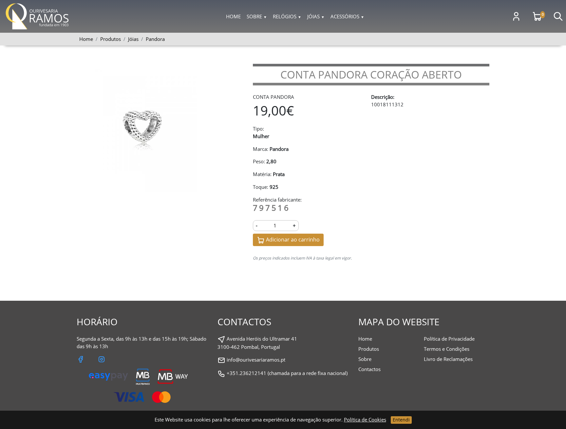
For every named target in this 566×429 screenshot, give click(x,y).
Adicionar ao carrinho (292, 239)
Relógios (287, 16)
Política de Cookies (365, 419)
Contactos (369, 369)
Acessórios (347, 16)
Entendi (401, 420)
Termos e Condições (446, 349)
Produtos (368, 349)
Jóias (316, 16)
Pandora (155, 39)
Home (233, 16)
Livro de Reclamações (448, 359)
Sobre (257, 16)
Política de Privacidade (449, 338)
